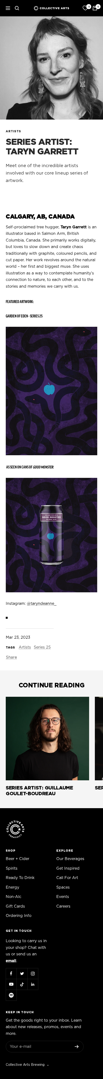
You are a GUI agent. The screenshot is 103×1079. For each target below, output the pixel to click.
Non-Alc (13, 897)
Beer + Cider (17, 859)
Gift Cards (15, 906)
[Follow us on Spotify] (11, 995)
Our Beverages (70, 859)
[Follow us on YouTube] (11, 984)
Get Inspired (68, 868)
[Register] (77, 1046)
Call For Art (67, 878)
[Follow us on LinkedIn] (32, 984)
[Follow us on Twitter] (22, 973)
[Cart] (94, 8)
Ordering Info (18, 916)
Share (11, 657)
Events (62, 897)
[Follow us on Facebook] (11, 973)
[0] (85, 8)
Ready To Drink (20, 878)
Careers (63, 906)
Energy (12, 887)
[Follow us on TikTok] (22, 984)
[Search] (17, 8)
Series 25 (42, 647)
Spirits (11, 868)
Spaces (63, 887)
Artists (13, 131)
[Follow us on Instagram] (32, 973)
